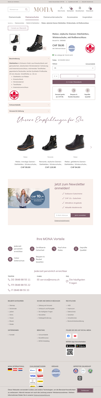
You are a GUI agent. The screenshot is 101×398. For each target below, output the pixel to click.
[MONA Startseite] (43, 9)
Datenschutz (72, 312)
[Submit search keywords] (26, 9)
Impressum (71, 309)
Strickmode (13, 309)
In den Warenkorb (75, 82)
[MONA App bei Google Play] (81, 346)
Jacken (11, 312)
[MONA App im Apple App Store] (70, 346)
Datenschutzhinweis (62, 221)
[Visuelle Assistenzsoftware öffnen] (78, 378)
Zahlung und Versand (45, 305)
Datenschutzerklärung (42, 395)
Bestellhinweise (44, 338)
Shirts (11, 315)
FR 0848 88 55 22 (20, 284)
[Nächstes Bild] (14, 52)
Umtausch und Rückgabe (46, 309)
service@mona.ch (49, 279)
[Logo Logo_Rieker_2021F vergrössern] (90, 48)
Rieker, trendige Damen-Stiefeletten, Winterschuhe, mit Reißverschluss (25, 163)
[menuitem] (15, 17)
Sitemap (12, 305)
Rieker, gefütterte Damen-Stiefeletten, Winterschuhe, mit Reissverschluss (75, 163)
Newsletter (42, 315)
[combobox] (18, 9)
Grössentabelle (90, 64)
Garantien (71, 315)
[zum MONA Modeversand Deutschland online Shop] (10, 369)
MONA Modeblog (44, 341)
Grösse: (54, 64)
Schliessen (85, 390)
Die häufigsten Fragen (77, 281)
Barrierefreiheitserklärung (76, 321)
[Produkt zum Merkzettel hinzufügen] (77, 76)
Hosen (11, 318)
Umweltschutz (72, 318)
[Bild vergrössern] (45, 48)
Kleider (11, 324)
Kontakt (11, 335)
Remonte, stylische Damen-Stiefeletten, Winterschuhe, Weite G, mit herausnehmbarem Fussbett (50, 163)
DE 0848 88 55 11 (20, 279)
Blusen (11, 321)
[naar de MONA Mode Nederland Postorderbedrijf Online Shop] (20, 369)
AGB (69, 305)
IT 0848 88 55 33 (20, 290)
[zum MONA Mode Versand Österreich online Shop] (15, 369)
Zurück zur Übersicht (18, 28)
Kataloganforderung (45, 318)
